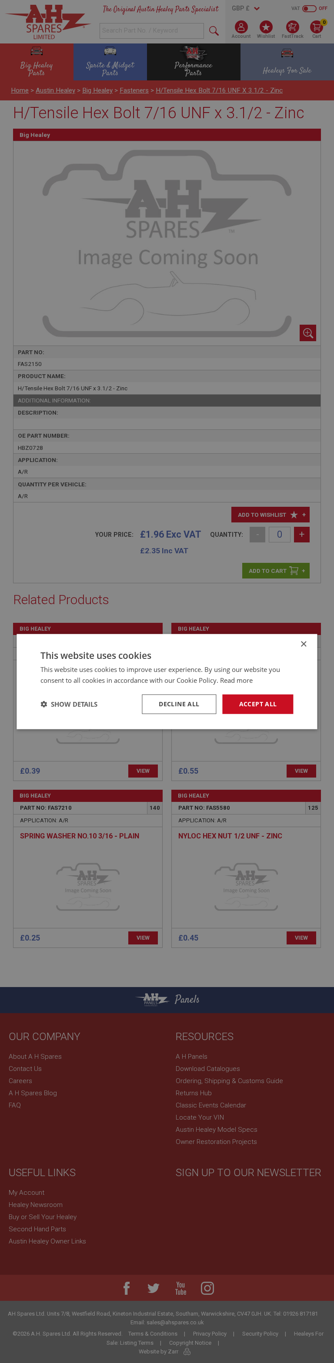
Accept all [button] (258, 704)
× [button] (303, 644)
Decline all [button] (179, 704)
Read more (236, 680)
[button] (68, 704)
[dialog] (167, 681)
